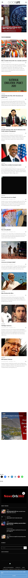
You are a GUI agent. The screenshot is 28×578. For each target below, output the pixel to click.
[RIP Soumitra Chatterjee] (14, 347)
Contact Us (17, 567)
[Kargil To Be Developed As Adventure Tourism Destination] (14, 426)
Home (23, 567)
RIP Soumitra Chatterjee (6, 359)
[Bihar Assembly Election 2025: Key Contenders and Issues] (14, 48)
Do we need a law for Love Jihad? (8, 197)
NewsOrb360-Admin (4, 99)
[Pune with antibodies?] (14, 218)
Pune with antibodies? (6, 229)
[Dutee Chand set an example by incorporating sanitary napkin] (3, 537)
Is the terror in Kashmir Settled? (8, 262)
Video (4, 25)
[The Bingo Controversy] (14, 313)
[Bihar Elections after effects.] (14, 281)
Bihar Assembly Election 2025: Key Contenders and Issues (14, 60)
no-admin (4, 30)
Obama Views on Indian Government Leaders (11, 165)
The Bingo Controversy (6, 325)
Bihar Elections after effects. (7, 293)
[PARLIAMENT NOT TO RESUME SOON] (3, 518)
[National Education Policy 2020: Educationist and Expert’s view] (14, 84)
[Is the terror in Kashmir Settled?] (14, 250)
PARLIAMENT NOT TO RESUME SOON (14, 517)
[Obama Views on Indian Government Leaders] (14, 153)
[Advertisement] (14, 388)
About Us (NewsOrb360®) (8, 567)
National (3, 163)
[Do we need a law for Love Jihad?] (14, 185)
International (10, 528)
